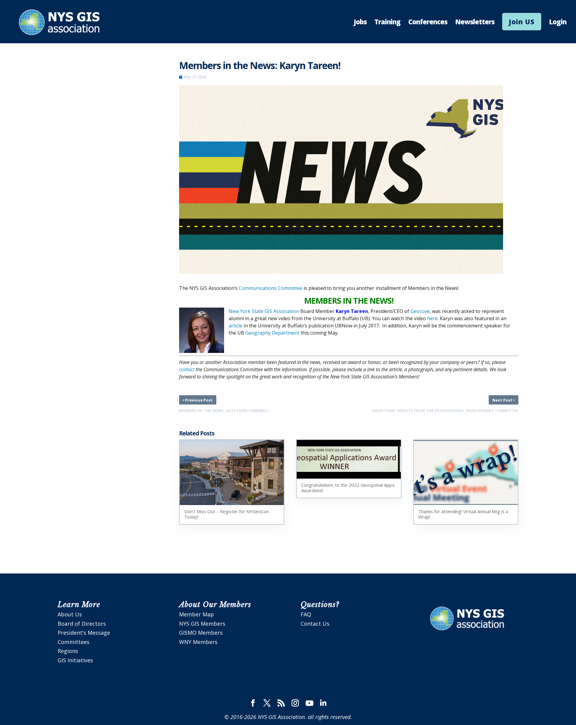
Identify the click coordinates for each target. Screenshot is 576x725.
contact (186, 369)
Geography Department (272, 332)
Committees (73, 641)
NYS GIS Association (281, 716)
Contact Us (315, 623)
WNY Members (198, 641)
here (432, 318)
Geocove (420, 311)
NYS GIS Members (202, 623)
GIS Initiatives (75, 660)
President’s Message (84, 632)
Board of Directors (82, 623)
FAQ (306, 614)
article (235, 325)
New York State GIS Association (264, 311)
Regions (68, 650)
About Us (70, 614)
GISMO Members (201, 632)
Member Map (196, 614)
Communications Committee (270, 288)
